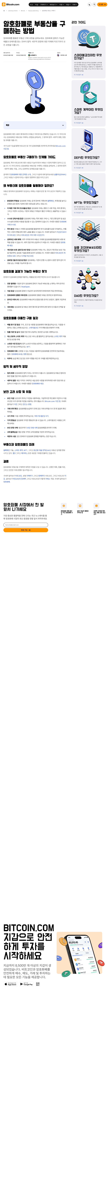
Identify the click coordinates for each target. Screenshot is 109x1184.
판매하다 (41, 476)
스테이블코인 (33, 328)
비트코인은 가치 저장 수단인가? (32, 235)
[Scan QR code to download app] (37, 984)
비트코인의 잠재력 (19, 479)
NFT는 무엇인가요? (86, 202)
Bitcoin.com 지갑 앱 (52, 401)
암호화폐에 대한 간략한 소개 (20, 174)
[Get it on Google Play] (26, 984)
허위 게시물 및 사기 (41, 416)
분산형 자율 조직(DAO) (42, 450)
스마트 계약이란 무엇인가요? (88, 111)
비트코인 (18, 476)
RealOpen (25, 287)
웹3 (14, 453)
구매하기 (29, 476)
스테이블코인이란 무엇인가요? (88, 57)
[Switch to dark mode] (90, 4)
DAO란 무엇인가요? (86, 295)
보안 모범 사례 (32, 428)
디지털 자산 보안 (27, 256)
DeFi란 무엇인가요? (86, 157)
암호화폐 (6, 482)
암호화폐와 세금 (37, 383)
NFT (28, 347)
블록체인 (50, 201)
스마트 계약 (58, 336)
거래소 (47, 479)
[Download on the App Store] (10, 984)
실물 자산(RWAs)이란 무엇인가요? (88, 249)
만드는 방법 (27, 404)
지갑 (15, 404)
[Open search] (94, 4)
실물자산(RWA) (60, 174)
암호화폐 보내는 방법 (19, 354)
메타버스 (24, 453)
